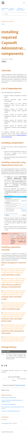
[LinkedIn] (6, 365)
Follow (4, 61)
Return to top (5, 390)
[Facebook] (2, 365)
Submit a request (20, 385)
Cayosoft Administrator (11, 9)
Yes (5, 378)
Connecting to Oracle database (8, 404)
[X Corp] (4, 365)
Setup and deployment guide (20, 9)
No (12, 378)
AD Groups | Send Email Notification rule (10, 411)
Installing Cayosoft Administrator (8, 397)
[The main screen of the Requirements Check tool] (15, 205)
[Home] (2, 2)
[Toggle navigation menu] (24, 3)
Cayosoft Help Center (7, 432)
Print (2, 24)
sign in (6, 423)
